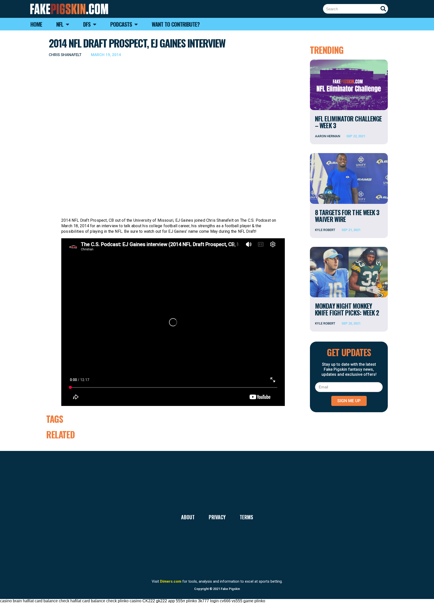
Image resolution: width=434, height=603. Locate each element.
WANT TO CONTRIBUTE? (176, 24)
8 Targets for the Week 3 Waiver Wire (347, 216)
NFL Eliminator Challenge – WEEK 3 (348, 122)
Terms (246, 517)
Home (36, 24)
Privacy (217, 517)
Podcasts (121, 24)
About (188, 517)
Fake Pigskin (230, 589)
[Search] (383, 9)
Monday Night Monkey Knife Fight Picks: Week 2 (347, 309)
